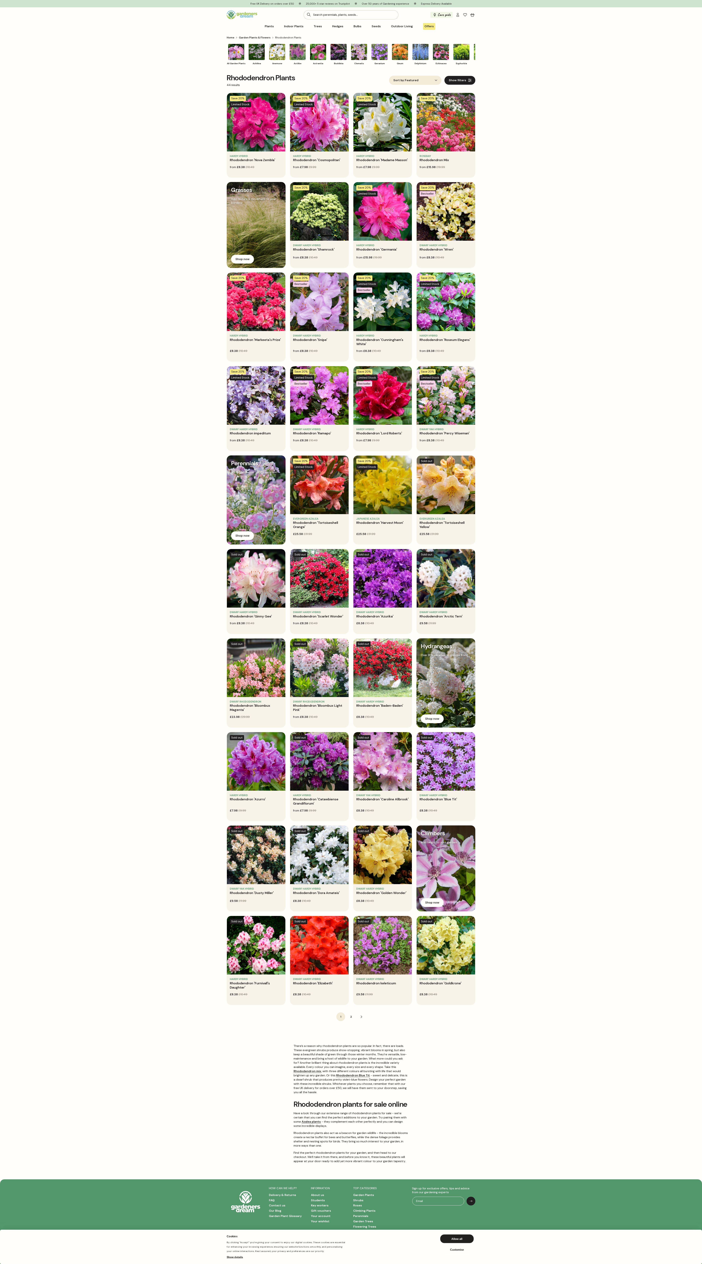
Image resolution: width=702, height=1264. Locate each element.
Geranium (379, 63)
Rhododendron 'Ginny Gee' (251, 616)
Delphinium (420, 63)
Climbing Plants (364, 1211)
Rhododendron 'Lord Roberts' (379, 433)
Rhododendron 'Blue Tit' (438, 799)
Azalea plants (311, 1122)
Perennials (360, 1216)
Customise (457, 1249)
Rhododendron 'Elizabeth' (313, 983)
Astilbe (297, 63)
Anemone (277, 63)
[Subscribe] (471, 1201)
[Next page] (361, 1016)
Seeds (376, 26)
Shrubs (358, 1200)
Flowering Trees (364, 1227)
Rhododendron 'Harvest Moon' (379, 523)
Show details (235, 1256)
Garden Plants (363, 1195)
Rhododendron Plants (288, 37)
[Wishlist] (465, 14)
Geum (400, 63)
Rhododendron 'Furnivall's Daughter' (250, 985)
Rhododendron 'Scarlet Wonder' (318, 616)
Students (318, 1200)
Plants (269, 26)
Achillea (257, 63)
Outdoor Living (402, 26)
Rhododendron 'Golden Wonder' (381, 893)
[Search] (308, 14)
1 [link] (340, 1016)
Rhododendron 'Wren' (437, 249)
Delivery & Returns (282, 1195)
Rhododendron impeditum (250, 433)
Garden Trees (363, 1221)
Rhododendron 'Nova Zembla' (252, 160)
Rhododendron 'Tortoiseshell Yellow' (442, 525)
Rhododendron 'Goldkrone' (440, 983)
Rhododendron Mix (434, 160)
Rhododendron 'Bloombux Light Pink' (317, 707)
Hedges (337, 26)
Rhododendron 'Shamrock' (314, 249)
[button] (472, 14)
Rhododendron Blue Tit (353, 1075)
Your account (321, 1216)
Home (230, 37)
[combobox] (351, 14)
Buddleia (338, 63)
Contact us (277, 1205)
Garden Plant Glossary (285, 1216)
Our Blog (275, 1211)
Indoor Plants (293, 26)
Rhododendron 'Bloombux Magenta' (250, 707)
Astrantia (318, 63)
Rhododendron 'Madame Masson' (382, 160)
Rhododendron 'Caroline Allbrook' (382, 799)
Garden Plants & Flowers (255, 37)
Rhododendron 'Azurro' (248, 799)
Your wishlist (320, 1221)
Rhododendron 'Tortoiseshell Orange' (315, 525)
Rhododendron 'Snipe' (310, 340)
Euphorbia (461, 63)
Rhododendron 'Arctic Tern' (441, 616)
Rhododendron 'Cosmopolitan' (316, 160)
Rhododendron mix (307, 1071)
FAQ (272, 1200)
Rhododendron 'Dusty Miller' (252, 893)
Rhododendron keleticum (376, 983)
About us (317, 1195)
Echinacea (441, 63)
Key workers (320, 1205)
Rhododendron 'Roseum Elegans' (445, 340)
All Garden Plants (236, 63)
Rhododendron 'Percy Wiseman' (444, 433)
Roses (357, 1205)
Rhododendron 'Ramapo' (312, 433)
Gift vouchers (321, 1211)
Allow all (456, 1238)
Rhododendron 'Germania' (376, 249)
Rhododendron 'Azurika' (374, 616)
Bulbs (357, 26)
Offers (429, 26)
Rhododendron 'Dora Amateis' (316, 893)
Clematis (359, 63)
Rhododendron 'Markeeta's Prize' (255, 340)
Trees (318, 26)
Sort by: (399, 80)
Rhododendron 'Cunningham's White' (379, 342)
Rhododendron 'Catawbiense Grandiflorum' (315, 801)
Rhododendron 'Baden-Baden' (379, 705)
